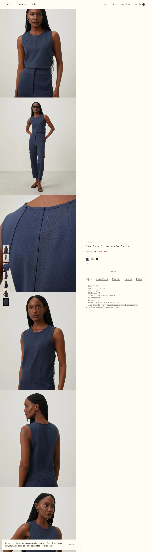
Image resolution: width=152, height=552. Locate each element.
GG (105, 263)
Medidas (116, 279)
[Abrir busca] (105, 4)
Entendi (72, 544)
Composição (102, 279)
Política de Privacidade (43, 546)
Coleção (22, 4)
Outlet (34, 4)
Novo (10, 4)
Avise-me (114, 271)
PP (87, 263)
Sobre (89, 279)
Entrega (128, 279)
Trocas (139, 279)
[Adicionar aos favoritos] (141, 245)
